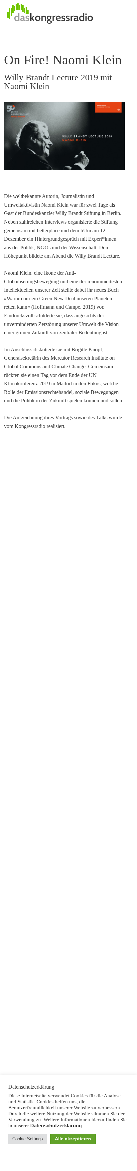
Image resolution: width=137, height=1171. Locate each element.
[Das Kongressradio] (50, 17)
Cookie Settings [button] (27, 1138)
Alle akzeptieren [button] (73, 1138)
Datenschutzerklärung (56, 1125)
